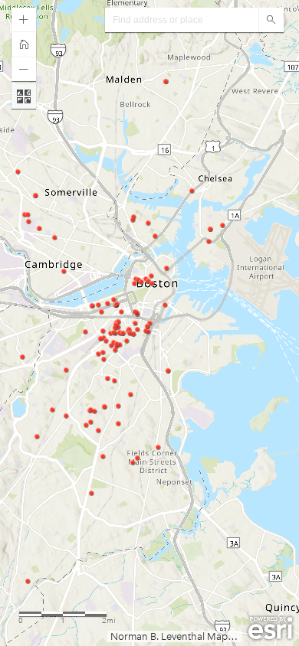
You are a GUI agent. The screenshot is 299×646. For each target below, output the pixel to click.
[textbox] (181, 20)
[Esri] (270, 628)
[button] (24, 20)
